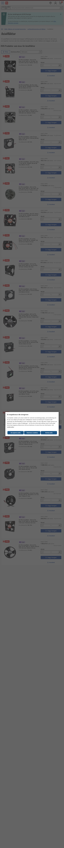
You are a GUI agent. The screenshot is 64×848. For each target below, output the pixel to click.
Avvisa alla (48, 433)
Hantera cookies (32, 433)
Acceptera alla (15, 433)
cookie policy (10, 427)
